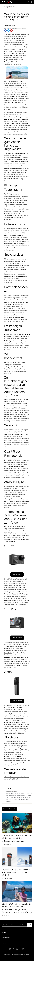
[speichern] (31, 2)
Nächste (12, 7)
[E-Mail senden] (29, 925)
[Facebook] (10, 950)
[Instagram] (23, 950)
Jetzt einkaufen (17, 574)
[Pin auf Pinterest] (11, 30)
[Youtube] (17, 950)
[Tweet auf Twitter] (8, 30)
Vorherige (6, 7)
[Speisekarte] (2, 2)
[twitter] (13, 950)
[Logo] (8, 2)
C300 (8, 705)
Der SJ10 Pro (8, 653)
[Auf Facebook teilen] (5, 30)
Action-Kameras (18, 100)
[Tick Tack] (20, 950)
